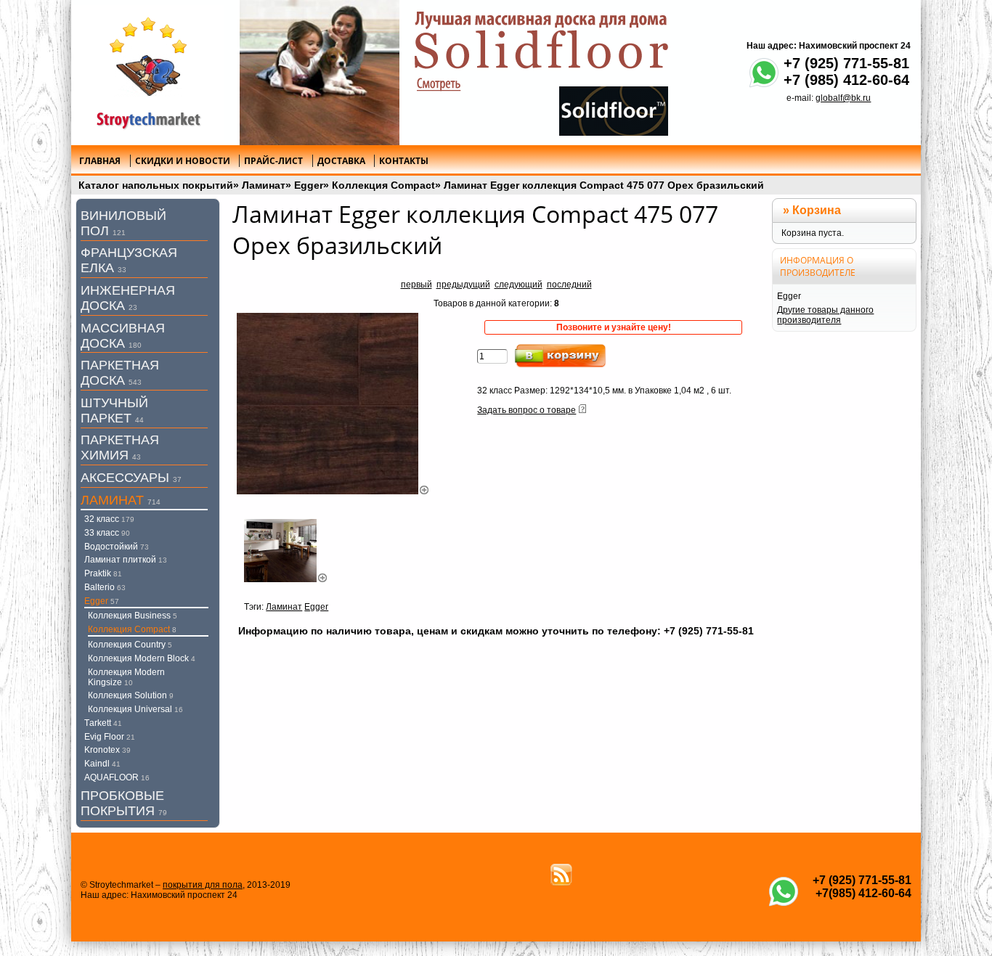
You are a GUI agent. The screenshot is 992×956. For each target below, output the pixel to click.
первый (416, 284)
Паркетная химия (120, 447)
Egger (308, 185)
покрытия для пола (203, 885)
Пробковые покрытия (124, 803)
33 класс (107, 533)
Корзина (816, 210)
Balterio (105, 587)
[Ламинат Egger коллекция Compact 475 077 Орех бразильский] (333, 491)
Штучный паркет (114, 410)
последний (569, 284)
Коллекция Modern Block (141, 658)
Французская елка (129, 260)
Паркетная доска (120, 373)
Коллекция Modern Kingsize (126, 677)
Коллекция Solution (131, 695)
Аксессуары (131, 477)
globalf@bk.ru (843, 98)
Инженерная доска (128, 298)
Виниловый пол (123, 223)
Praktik (103, 573)
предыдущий (463, 284)
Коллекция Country (130, 645)
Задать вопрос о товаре (526, 410)
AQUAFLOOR (117, 777)
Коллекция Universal (135, 709)
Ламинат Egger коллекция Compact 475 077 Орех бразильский (604, 185)
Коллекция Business (132, 615)
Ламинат (263, 185)
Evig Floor (109, 737)
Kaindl (102, 764)
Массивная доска (123, 336)
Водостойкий (116, 547)
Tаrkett (103, 723)
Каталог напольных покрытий (155, 185)
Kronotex (107, 750)
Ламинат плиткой (125, 560)
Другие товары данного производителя (825, 315)
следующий (518, 284)
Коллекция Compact (383, 185)
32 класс (109, 519)
